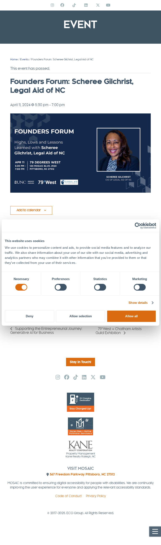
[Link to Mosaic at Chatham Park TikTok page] (74, 5)
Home (14, 59)
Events (24, 59)
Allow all (131, 316)
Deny (29, 316)
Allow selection (80, 316)
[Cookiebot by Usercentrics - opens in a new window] (137, 225)
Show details (138, 302)
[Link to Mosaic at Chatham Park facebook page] (62, 5)
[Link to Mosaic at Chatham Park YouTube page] (108, 5)
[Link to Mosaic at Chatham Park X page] (98, 5)
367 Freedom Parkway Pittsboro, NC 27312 (82, 474)
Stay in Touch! (80, 362)
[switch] (61, 287)
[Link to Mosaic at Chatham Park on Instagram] (52, 5)
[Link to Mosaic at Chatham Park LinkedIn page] (86, 5)
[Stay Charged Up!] (80, 410)
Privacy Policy (96, 496)
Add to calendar (29, 210)
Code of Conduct (68, 496)
